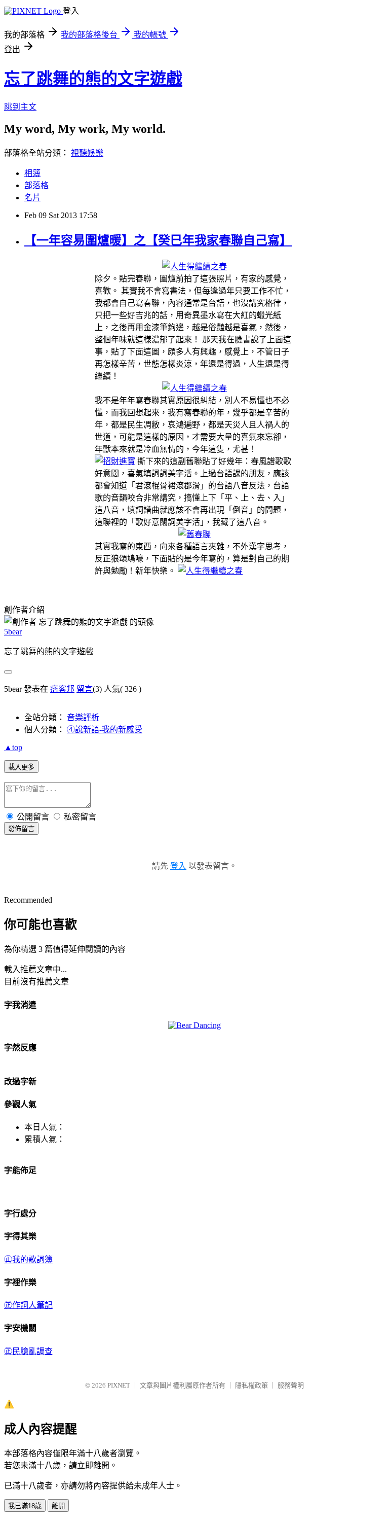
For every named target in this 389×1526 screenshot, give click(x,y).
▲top (13, 747)
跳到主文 (20, 106)
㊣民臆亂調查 (28, 1351)
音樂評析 (83, 717)
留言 (84, 689)
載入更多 (21, 767)
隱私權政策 (251, 1385)
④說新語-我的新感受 (104, 729)
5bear (13, 631)
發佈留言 (21, 829)
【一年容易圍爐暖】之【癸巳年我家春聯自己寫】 (158, 240)
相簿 (32, 173)
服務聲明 (291, 1385)
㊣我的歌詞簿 (28, 1259)
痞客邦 (62, 689)
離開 (58, 1506)
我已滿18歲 (25, 1506)
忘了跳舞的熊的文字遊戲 (93, 78)
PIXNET (118, 1385)
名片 (32, 197)
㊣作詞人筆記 (28, 1305)
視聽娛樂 (87, 153)
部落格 (36, 185)
